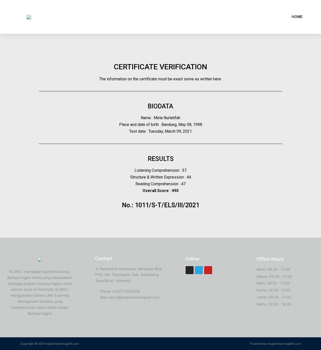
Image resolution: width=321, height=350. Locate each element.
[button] (297, 17)
